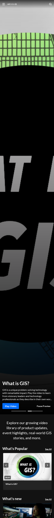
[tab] (18, 411)
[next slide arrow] (47, 465)
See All (48, 449)
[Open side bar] (3, 4)
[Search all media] (50, 4)
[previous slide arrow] (6, 465)
